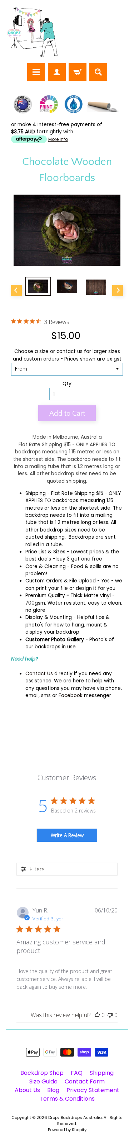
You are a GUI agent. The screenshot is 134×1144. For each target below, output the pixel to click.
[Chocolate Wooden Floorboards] (38, 286)
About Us (27, 1090)
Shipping (35, 493)
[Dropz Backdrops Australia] (32, 32)
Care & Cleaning (45, 566)
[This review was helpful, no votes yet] (97, 1015)
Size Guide (43, 1081)
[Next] (117, 290)
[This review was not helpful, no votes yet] (110, 1015)
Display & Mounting (48, 617)
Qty (67, 383)
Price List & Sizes (45, 551)
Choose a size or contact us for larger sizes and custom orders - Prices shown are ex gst (67, 355)
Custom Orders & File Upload (60, 580)
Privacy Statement (92, 1090)
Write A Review (67, 835)
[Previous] (16, 290)
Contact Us (39, 673)
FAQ (77, 1073)
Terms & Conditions (67, 1099)
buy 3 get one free (79, 559)
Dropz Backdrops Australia (75, 1117)
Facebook (71, 695)
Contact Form (85, 1081)
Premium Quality (45, 595)
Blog (53, 1090)
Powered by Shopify (67, 1130)
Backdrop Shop (42, 1073)
